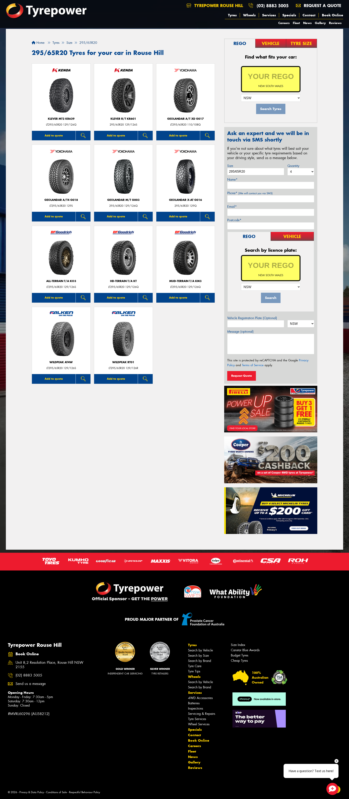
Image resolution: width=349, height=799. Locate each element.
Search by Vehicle (200, 650)
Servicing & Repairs (201, 714)
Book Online (332, 15)
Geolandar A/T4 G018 (61, 200)
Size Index (238, 645)
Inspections (195, 708)
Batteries (194, 703)
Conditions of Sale (56, 792)
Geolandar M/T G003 (123, 200)
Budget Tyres (239, 655)
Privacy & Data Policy (31, 792)
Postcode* (234, 220)
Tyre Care (194, 666)
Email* (232, 206)
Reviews (335, 23)
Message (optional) (240, 331)
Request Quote (241, 375)
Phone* (250, 193)
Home (39, 43)
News (307, 23)
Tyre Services (197, 719)
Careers (284, 23)
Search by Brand (199, 661)
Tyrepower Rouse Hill (218, 5)
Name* (232, 179)
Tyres (232, 15)
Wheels (249, 15)
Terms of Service (253, 365)
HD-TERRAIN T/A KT (123, 281)
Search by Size (198, 655)
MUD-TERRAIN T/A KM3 (185, 281)
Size (230, 166)
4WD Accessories (200, 698)
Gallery (320, 23)
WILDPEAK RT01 (123, 362)
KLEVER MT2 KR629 (61, 119)
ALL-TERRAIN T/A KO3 (61, 281)
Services (269, 15)
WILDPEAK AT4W (61, 362)
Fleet (296, 23)
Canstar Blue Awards (245, 650)
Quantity (293, 166)
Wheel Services (198, 724)
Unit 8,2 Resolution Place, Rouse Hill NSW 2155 (49, 665)
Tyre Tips (194, 671)
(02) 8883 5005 (273, 5)
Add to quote (54, 135)
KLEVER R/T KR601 (123, 119)
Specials (289, 15)
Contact (309, 15)
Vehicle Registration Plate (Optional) (252, 318)
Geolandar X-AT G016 (185, 200)
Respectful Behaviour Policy (84, 792)
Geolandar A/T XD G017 (185, 119)
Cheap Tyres (239, 660)
